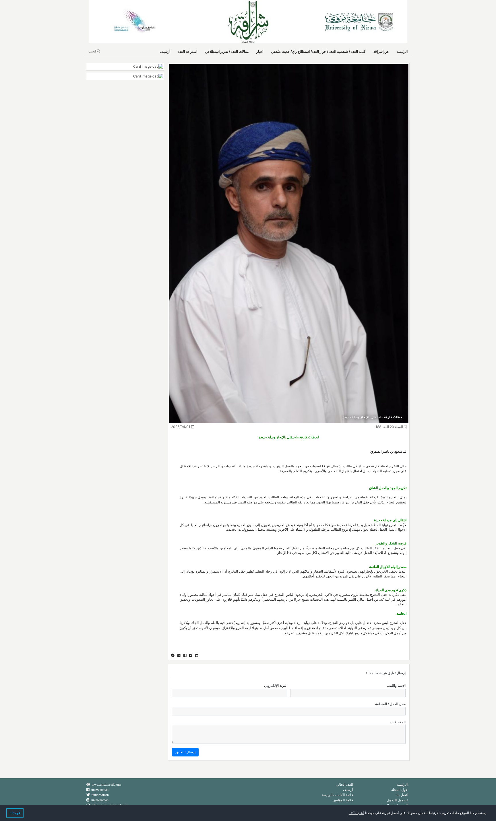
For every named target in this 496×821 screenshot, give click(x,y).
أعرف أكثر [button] (356, 813)
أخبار (259, 51)
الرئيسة (402, 51)
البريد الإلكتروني (275, 685)
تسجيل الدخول (397, 800)
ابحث (92, 51)
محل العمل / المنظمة (390, 704)
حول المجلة (399, 789)
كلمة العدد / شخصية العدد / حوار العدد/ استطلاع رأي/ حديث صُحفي (318, 51)
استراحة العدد (187, 51)
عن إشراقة (381, 51)
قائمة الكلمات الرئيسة (337, 795)
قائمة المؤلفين (342, 800)
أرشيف (165, 51)
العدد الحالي (344, 784)
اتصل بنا (402, 795)
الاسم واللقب (396, 685)
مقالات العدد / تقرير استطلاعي (227, 51)
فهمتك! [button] (14, 813)
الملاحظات (398, 722)
